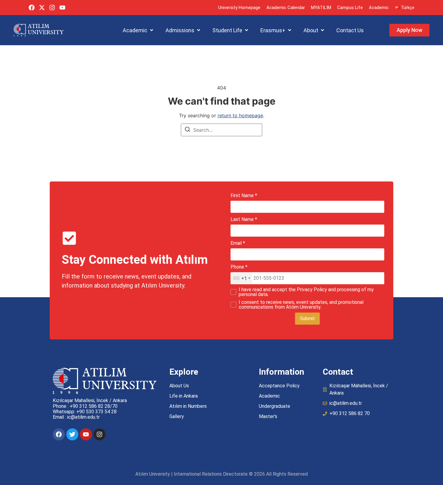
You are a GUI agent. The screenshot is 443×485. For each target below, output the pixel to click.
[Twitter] (72, 434)
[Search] (187, 130)
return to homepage (240, 115)
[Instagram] (52, 8)
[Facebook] (32, 8)
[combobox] (241, 278)
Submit (307, 318)
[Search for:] (221, 130)
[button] (138, 30)
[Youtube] (62, 8)
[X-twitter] (42, 8)
